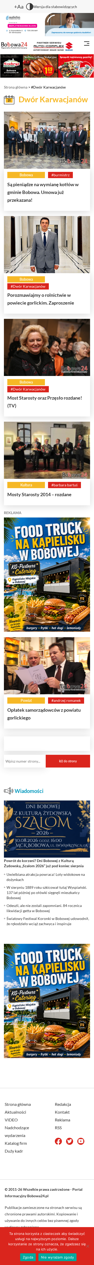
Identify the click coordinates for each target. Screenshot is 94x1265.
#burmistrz (60, 175)
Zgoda (28, 1257)
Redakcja (63, 1104)
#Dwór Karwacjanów (28, 286)
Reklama (62, 1119)
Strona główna (15, 87)
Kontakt (62, 1111)
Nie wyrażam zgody (57, 1257)
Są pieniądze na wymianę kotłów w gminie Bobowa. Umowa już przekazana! (43, 192)
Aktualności (15, 1111)
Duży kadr (14, 1150)
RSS (58, 1127)
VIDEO (11, 1119)
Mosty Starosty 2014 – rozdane (39, 494)
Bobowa (26, 175)
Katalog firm (16, 1143)
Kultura (26, 485)
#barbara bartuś (64, 485)
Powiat (26, 700)
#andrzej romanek (66, 700)
